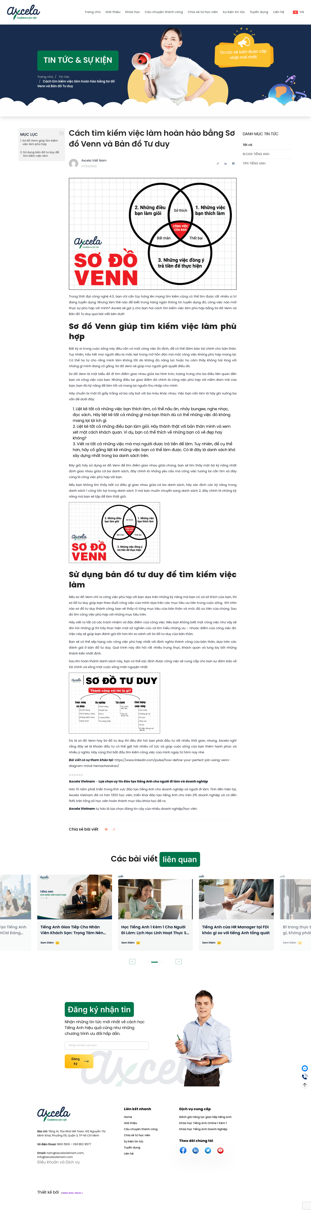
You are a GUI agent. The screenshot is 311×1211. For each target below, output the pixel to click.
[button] (132, 961)
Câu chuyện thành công (164, 12)
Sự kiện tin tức (234, 12)
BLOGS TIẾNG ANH (256, 154)
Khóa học (132, 12)
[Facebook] (183, 1150)
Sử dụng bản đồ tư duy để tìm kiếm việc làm (41, 154)
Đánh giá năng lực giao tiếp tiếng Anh (205, 1117)
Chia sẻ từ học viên (203, 12)
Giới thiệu (112, 12)
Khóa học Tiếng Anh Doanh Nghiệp (203, 1129)
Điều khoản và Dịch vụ (58, 1162)
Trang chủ (93, 12)
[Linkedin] (195, 1150)
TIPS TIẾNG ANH (254, 163)
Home (128, 1117)
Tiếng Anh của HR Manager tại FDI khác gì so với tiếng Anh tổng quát (236, 930)
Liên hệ (278, 12)
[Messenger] (305, 1068)
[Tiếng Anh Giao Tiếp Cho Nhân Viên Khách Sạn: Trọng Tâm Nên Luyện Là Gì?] (74, 897)
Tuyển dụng (259, 12)
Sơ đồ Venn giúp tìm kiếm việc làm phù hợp (40, 142)
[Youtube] (220, 1150)
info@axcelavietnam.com (55, 1157)
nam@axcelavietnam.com (65, 1153)
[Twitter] (208, 1150)
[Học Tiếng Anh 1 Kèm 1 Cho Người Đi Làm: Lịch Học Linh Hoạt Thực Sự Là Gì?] (155, 897)
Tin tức (64, 77)
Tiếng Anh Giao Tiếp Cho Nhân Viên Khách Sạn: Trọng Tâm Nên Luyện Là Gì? (71, 930)
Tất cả (247, 145)
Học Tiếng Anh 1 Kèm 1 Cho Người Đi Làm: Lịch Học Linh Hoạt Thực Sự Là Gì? (155, 930)
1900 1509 (63, 1144)
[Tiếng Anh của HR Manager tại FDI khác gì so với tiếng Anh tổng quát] (236, 897)
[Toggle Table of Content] (60, 133)
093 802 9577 (82, 1144)
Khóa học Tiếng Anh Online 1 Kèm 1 (203, 1123)
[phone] (305, 1076)
